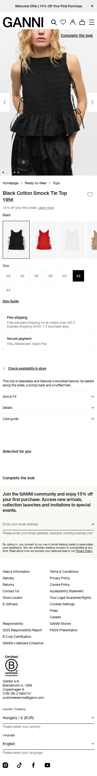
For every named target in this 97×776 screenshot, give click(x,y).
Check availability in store (27, 368)
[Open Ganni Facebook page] (33, 765)
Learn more (45, 207)
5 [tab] (18, 172)
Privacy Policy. (84, 551)
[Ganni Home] (23, 22)
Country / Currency (14, 709)
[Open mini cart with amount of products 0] (82, 22)
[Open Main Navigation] (92, 22)
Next (92, 102)
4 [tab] (14, 172)
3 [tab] (10, 172)
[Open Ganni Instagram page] (5, 765)
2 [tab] (7, 172)
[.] (48, 6)
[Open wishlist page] (63, 22)
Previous (4, 102)
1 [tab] (3, 172)
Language (9, 735)
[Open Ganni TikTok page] (19, 765)
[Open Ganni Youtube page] (47, 765)
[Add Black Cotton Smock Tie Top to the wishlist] (90, 194)
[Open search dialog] (54, 22)
